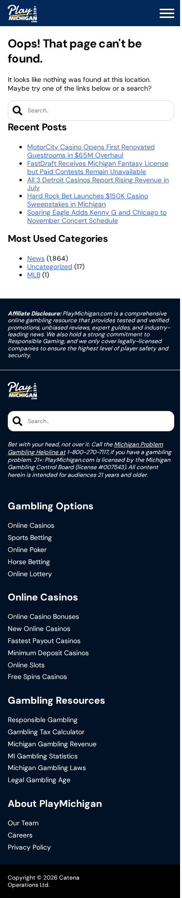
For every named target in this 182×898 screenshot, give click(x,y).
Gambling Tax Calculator (46, 732)
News (36, 258)
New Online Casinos (39, 629)
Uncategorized (49, 266)
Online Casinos (31, 525)
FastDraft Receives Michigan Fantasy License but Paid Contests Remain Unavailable (97, 167)
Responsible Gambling (43, 720)
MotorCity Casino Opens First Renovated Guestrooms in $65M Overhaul (91, 150)
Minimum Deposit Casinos (48, 653)
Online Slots (26, 665)
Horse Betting (29, 562)
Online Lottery (30, 574)
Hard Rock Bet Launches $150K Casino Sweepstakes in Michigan (87, 199)
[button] (167, 13)
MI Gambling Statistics (43, 756)
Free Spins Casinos (37, 677)
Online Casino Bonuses (43, 617)
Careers (20, 835)
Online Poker (27, 550)
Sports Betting (30, 538)
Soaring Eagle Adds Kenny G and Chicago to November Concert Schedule (96, 216)
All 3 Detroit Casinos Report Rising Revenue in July (98, 183)
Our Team (23, 823)
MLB (33, 274)
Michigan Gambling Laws (47, 768)
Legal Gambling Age (39, 780)
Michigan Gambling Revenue (52, 744)
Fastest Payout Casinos (44, 641)
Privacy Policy (29, 847)
